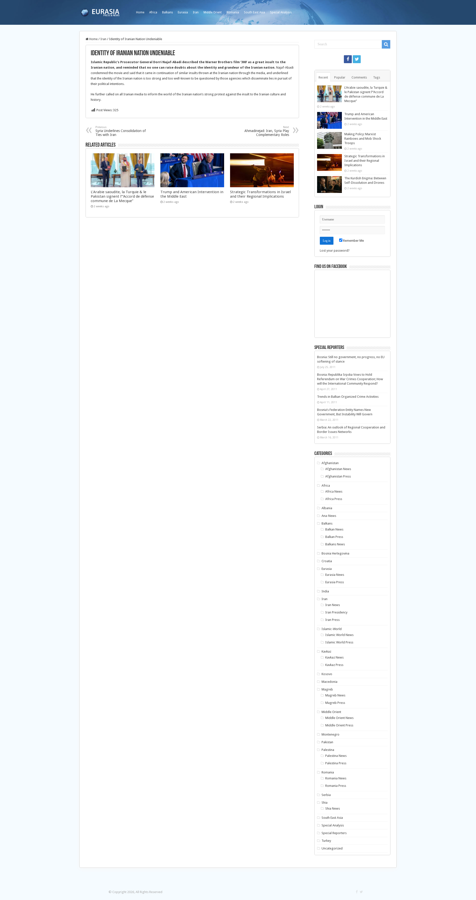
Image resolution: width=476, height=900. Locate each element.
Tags (376, 77)
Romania (233, 12)
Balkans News (335, 544)
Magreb (327, 689)
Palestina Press (335, 763)
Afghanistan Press (338, 476)
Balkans (167, 12)
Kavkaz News (334, 657)
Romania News (335, 778)
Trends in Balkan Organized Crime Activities (348, 396)
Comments (359, 77)
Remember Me (353, 240)
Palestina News (336, 756)
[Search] (386, 44)
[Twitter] (357, 59)
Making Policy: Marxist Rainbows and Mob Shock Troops (362, 138)
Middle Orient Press (339, 725)
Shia (324, 802)
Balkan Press (334, 537)
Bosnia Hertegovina (335, 553)
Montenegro (330, 734)
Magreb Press (335, 703)
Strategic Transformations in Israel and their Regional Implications (260, 194)
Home (140, 12)
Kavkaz (326, 651)
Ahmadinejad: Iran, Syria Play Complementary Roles (266, 131)
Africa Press (333, 499)
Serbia (326, 795)
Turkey (326, 841)
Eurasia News (334, 575)
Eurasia (183, 12)
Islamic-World (332, 629)
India (325, 591)
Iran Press (332, 620)
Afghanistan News (338, 469)
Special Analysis (281, 12)
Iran (196, 12)
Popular (339, 77)
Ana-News (329, 516)
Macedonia (329, 682)
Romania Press (335, 786)
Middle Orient (213, 12)
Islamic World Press (339, 642)
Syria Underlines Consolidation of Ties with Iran (120, 131)
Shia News (332, 808)
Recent (323, 77)
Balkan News (334, 529)
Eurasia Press (334, 582)
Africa (153, 12)
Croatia (327, 561)
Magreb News (335, 695)
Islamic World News (339, 635)
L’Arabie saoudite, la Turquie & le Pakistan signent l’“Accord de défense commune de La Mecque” (122, 196)
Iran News (332, 605)
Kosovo (327, 674)
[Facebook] (348, 59)
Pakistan (327, 742)
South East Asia (254, 12)
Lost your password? (335, 250)
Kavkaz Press (334, 665)
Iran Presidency (336, 612)
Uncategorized (332, 848)
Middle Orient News (339, 718)
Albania (327, 508)
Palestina (328, 750)
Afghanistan (330, 463)
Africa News (333, 491)
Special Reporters (334, 833)
